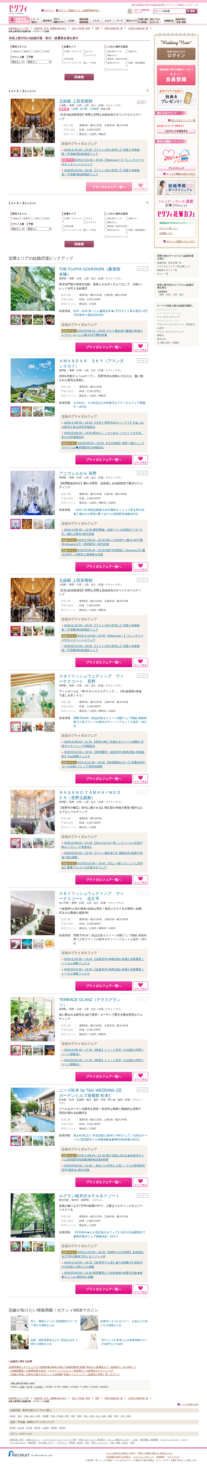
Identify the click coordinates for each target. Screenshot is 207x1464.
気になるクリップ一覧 (183, 120)
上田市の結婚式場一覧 (138, 28)
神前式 (26, 51)
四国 (116, 1416)
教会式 (16, 51)
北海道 (13, 1416)
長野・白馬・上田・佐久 (171, 294)
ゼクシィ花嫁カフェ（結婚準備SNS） (79, 10)
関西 (79, 1416)
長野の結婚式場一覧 (114, 28)
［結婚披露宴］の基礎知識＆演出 (27, 1370)
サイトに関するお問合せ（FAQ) (120, 1453)
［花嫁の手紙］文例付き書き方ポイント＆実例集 (35, 1374)
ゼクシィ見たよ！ (168, 228)
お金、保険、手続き (119, 1442)
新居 (132, 1442)
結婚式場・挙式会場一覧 (169, 263)
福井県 (37, 1428)
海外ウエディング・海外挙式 (92, 1439)
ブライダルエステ (18, 1442)
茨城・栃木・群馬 (32, 1416)
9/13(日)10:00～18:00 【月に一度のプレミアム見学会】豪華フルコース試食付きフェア (102, 865)
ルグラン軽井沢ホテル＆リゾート (89, 1196)
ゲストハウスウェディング (170, 331)
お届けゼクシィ (33, 1439)
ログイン (49, 10)
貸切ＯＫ (132, 51)
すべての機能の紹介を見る (180, 174)
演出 (87, 1442)
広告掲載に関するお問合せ (118, 1457)
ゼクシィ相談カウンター (118, 1439)
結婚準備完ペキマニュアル (23, 1367)
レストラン (91, 55)
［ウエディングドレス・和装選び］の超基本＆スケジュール (79, 1370)
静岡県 (62, 1428)
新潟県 (13, 1428)
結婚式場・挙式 (17, 1439)
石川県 (29, 1428)
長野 (97, 28)
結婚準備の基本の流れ (52, 1367)
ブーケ (184, 1439)
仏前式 (46, 51)
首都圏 (45, 1416)
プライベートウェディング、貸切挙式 (176, 324)
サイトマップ (173, 1457)
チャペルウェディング (168, 317)
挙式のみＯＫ (113, 63)
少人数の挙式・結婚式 (168, 342)
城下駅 (83, 108)
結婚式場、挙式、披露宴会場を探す (50, 28)
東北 (20, 1416)
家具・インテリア (100, 1442)
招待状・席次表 (76, 1442)
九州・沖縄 (125, 1416)
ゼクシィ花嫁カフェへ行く (180, 241)
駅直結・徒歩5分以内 (117, 59)
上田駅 (74, 108)
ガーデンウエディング (117, 70)
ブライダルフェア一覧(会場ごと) (173, 266)
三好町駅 (94, 108)
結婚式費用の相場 (75, 1367)
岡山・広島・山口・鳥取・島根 (98, 1416)
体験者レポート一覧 (167, 270)
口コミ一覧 (162, 273)
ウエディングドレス (170, 1439)
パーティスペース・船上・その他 (80, 63)
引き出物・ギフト (46, 1442)
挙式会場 (69, 59)
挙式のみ (161, 339)
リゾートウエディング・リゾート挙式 (59, 1439)
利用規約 (160, 1457)
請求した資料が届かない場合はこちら (155, 1453)
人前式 (36, 51)
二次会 (135, 1439)
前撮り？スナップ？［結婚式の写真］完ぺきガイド (92, 1374)
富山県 (21, 1428)
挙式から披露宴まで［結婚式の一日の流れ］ (111, 1367)
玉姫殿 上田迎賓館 (76, 101)
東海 (73, 1416)
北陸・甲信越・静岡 (81, 28)
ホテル (89, 51)
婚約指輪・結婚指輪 (149, 1439)
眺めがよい (112, 55)
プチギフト (62, 1442)
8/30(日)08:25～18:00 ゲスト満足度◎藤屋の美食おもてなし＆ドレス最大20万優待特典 (102, 333)
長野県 (54, 1428)
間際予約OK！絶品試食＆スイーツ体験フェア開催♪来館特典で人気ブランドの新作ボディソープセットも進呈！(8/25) (110, 722)
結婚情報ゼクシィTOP (18, 28)
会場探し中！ (166, 233)
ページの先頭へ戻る (189, 1404)
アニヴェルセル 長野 (78, 473)
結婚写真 (32, 1442)
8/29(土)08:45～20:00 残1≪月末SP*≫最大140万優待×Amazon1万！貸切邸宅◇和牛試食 (102, 542)
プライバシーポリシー (143, 1457)
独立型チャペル (114, 51)
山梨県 (46, 1428)
